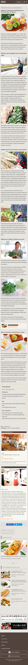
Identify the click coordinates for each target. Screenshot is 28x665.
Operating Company (5, 648)
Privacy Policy (4, 642)
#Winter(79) (4, 530)
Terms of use (4, 638)
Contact (3, 645)
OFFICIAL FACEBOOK (15, 652)
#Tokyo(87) (11, 530)
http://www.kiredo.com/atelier (7, 458)
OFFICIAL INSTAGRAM (15, 656)
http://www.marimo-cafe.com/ (7, 518)
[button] (9, 563)
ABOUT (3, 635)
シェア (11, 524)
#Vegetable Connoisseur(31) (8, 533)
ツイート (19, 524)
